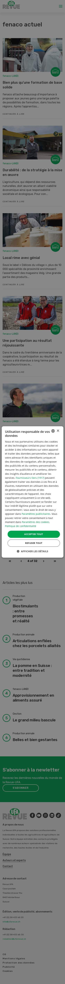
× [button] (58, 431)
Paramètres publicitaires (36, 514)
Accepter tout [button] (33, 534)
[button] (32, 551)
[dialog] (32, 492)
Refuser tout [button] (33, 543)
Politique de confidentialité (20, 526)
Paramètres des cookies (35, 522)
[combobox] (53, 431)
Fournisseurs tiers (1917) (30, 477)
